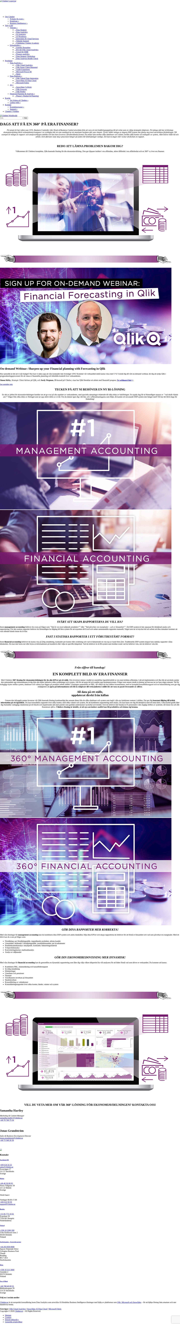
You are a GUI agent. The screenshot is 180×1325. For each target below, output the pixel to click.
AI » (11, 85)
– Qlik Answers (21, 89)
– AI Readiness (20, 36)
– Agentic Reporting (22, 47)
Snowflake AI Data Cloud (37, 1309)
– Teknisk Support (22, 41)
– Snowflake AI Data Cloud (25, 81)
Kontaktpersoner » (17, 107)
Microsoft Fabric (55, 1309)
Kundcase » (14, 21)
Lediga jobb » (15, 103)
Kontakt (76, 8)
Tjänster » (14, 28)
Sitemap (8, 1315)
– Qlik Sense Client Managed (26, 67)
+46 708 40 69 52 (7, 1286)
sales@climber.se (6, 1167)
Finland (2, 1225)
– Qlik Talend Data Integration (26, 78)
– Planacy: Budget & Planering (27, 96)
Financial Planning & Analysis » (22, 94)
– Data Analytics (21, 32)
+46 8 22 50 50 (6, 1202)
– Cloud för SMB (21, 52)
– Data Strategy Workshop (25, 56)
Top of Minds (4, 1281)
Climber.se (4, 1302)
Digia (1, 1265)
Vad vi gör (27, 8)
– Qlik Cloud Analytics (24, 65)
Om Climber (9, 8)
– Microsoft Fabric (22, 83)
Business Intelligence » (19, 23)
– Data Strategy (21, 30)
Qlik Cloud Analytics (17, 1309)
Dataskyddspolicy (12, 1320)
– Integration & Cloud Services (27, 39)
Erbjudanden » (15, 45)
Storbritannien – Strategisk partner (10, 1242)
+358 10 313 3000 (7, 1270)
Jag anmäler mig (6, 384)
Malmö (2, 1178)
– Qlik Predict (20, 92)
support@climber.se (7, 1204)
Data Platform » (16, 76)
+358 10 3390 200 (7, 1230)
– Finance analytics (22, 54)
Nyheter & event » (17, 19)
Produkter (44, 8)
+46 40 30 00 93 (6, 1183)
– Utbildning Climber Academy (27, 43)
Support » (13, 109)
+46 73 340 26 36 (7, 1140)
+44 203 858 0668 (7, 1247)
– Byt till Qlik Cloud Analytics (26, 50)
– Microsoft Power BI (23, 72)
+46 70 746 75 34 (7, 1120)
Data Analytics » (16, 63)
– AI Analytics (20, 34)
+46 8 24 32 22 (6, 1165)
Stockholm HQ (4, 1160)
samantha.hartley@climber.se (11, 1118)
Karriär (60, 8)
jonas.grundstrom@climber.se (11, 1138)
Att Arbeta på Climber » (19, 100)
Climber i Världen (12, 111)
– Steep (17, 74)
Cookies (8, 1317)
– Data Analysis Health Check (26, 59)
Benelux (2, 1209)
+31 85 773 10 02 (7, 1214)
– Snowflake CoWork (23, 87)
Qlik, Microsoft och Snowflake (129, 1302)
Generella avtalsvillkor (13, 1322)
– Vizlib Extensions (22, 70)
